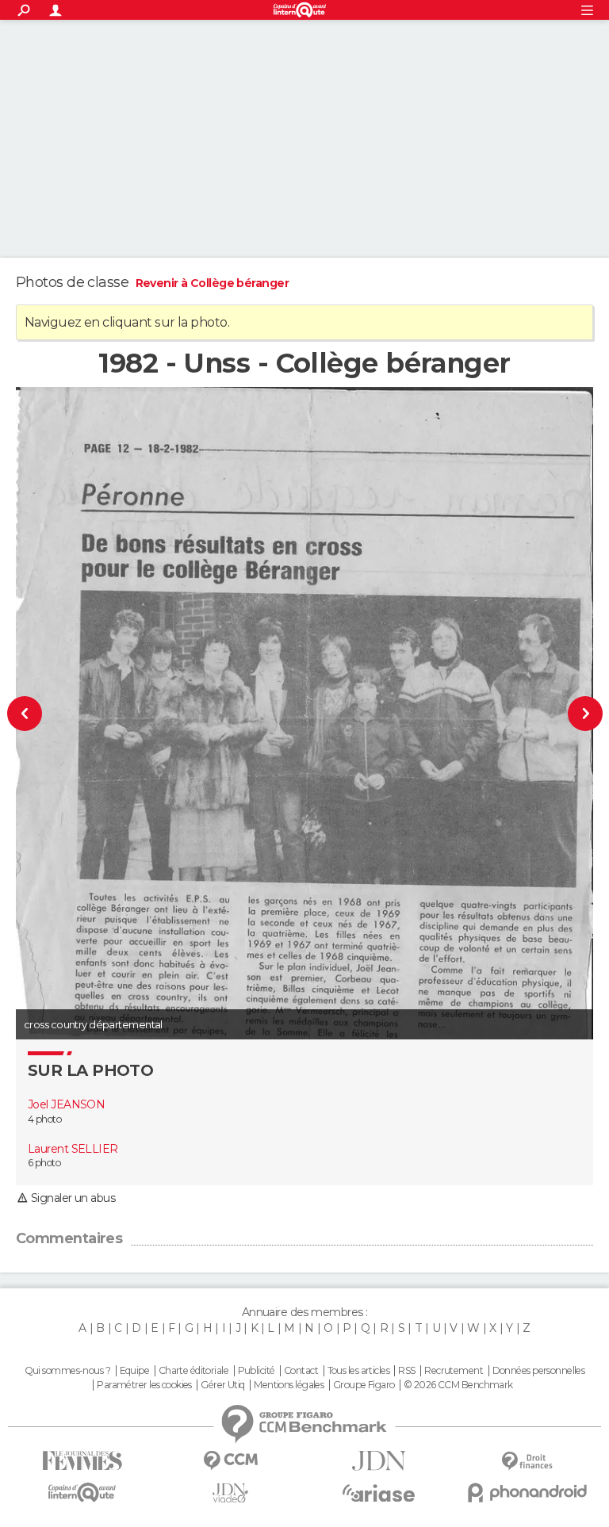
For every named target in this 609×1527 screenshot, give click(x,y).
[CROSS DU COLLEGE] (50, 713)
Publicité (256, 1370)
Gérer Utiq (222, 1385)
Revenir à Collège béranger (212, 283)
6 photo (44, 1163)
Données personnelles (538, 1370)
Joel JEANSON (66, 1104)
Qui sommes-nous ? (67, 1370)
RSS (406, 1370)
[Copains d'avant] (82, 1492)
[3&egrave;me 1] (559, 713)
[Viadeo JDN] (230, 1493)
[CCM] (230, 1461)
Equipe (135, 1370)
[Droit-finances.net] (527, 1462)
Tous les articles (358, 1370)
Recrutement (453, 1370)
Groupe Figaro (364, 1385)
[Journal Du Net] (378, 1461)
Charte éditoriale (193, 1370)
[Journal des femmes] (82, 1461)
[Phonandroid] (527, 1492)
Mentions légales (289, 1385)
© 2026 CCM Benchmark (458, 1385)
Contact (301, 1370)
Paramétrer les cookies (144, 1385)
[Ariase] (378, 1493)
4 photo (44, 1119)
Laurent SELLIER (73, 1149)
